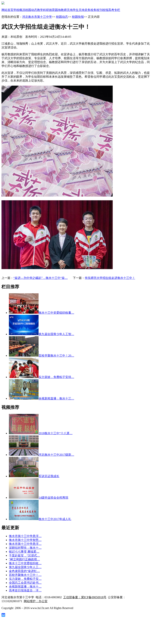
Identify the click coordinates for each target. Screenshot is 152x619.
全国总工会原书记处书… (25, 582)
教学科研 (43, 9)
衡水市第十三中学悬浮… (25, 536)
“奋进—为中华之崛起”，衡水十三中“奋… (40, 277)
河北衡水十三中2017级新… (56, 454)
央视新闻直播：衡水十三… (56, 398)
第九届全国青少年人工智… (56, 334)
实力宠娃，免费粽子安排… (56, 377)
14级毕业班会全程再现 (53, 497)
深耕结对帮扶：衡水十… (25, 547)
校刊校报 (102, 9)
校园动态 (31, 9)
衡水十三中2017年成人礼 (55, 519)
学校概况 (19, 9)
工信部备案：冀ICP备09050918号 (84, 597)
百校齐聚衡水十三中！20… (56, 355)
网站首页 (7, 9)
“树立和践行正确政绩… (24, 559)
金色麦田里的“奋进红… (24, 571)
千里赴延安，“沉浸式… (24, 555)
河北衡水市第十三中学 (37, 16)
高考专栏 (114, 9)
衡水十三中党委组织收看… (56, 312)
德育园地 (55, 9)
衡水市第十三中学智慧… (25, 540)
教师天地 (67, 9)
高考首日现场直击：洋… (25, 590)
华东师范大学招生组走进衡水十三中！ (110, 277)
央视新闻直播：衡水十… (25, 586)
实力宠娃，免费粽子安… (25, 578)
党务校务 (90, 9)
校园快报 (78, 16)
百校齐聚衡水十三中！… (25, 574)
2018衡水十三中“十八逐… (55, 433)
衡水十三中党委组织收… (25, 563)
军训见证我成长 (49, 476)
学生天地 (79, 9)
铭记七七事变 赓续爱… (24, 551)
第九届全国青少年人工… (25, 567)
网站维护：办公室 (35, 601)
